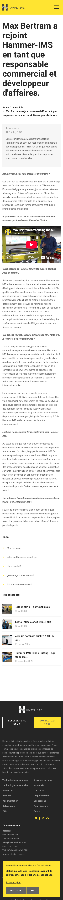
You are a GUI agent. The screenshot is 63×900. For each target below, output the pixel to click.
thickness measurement (19, 584)
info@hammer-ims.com (14, 842)
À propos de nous (43, 780)
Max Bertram (14, 548)
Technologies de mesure (15, 780)
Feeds (37, 811)
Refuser (15, 890)
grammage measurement (20, 575)
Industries (7, 790)
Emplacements (41, 795)
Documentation (10, 800)
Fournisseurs (41, 806)
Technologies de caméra (15, 785)
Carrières (39, 790)
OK (33, 890)
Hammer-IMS (14, 566)
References (8, 806)
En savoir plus (13, 882)
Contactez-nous (47, 722)
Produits (6, 795)
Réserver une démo (17, 722)
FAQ (4, 811)
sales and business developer (22, 557)
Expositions (40, 800)
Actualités (39, 785)
